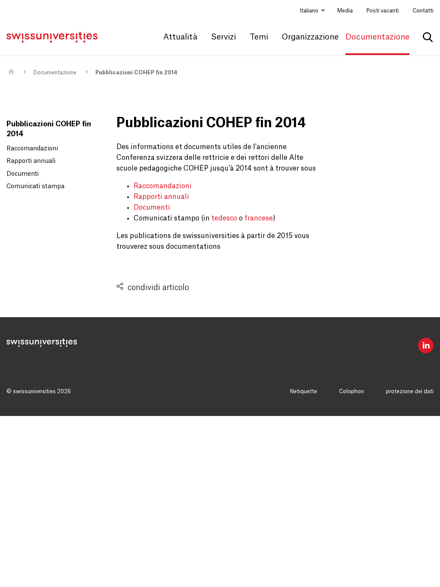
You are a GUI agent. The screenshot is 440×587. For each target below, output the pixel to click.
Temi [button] (259, 37)
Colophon (351, 391)
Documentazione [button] (377, 37)
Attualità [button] (180, 37)
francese (258, 218)
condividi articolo (158, 287)
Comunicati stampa (35, 186)
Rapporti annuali (30, 161)
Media (345, 10)
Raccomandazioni (32, 149)
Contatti (423, 10)
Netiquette (303, 391)
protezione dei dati (410, 391)
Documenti (22, 174)
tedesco (224, 218)
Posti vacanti (383, 10)
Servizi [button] (223, 37)
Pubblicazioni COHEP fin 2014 (136, 72)
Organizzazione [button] (310, 37)
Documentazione (55, 72)
